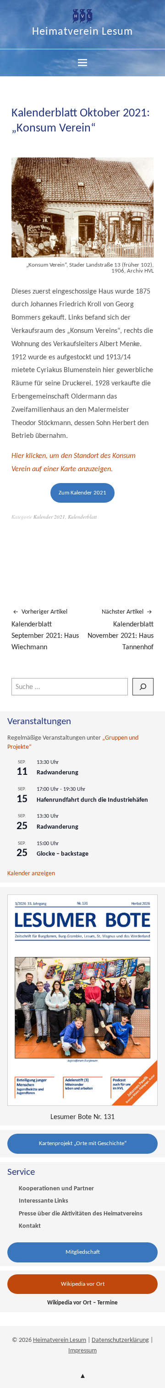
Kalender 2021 (49, 516)
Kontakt (30, 1226)
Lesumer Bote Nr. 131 (82, 1117)
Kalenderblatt (82, 516)
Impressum (82, 1350)
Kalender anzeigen (31, 873)
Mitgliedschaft (83, 1252)
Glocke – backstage (62, 854)
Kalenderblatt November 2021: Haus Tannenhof (121, 630)
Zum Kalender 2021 (82, 493)
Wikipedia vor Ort (82, 1284)
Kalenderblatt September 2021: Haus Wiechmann (45, 630)
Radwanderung (57, 772)
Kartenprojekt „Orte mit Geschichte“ (82, 1143)
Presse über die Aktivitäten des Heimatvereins (81, 1213)
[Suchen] (143, 686)
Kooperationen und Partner (56, 1188)
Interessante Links (43, 1201)
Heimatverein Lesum (82, 31)
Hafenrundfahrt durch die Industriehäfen (92, 800)
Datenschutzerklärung (120, 1340)
